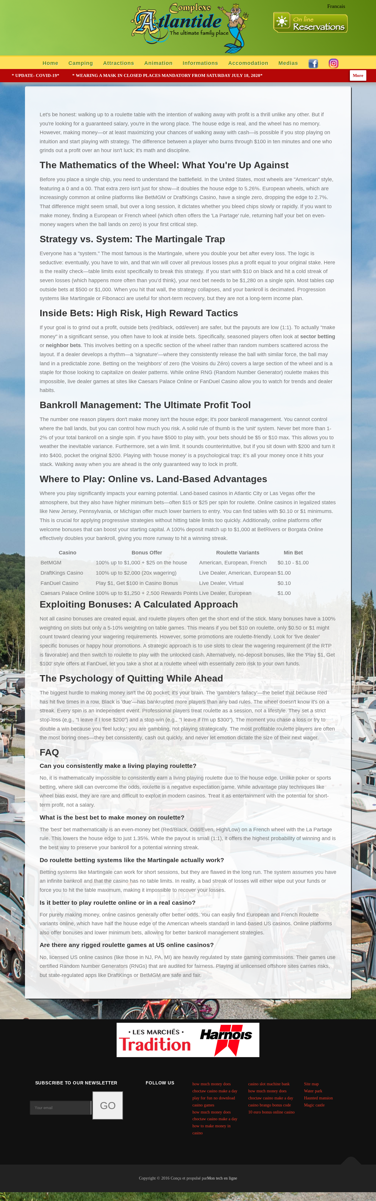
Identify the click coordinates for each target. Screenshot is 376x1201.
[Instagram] (167, 1099)
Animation (158, 63)
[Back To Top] (351, 1164)
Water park (313, 1091)
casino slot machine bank (269, 1084)
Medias (288, 63)
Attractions (118, 63)
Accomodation (248, 63)
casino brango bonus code (269, 1105)
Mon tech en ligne (222, 1178)
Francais (336, 6)
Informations (200, 63)
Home (50, 63)
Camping (80, 63)
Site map (311, 1084)
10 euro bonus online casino (271, 1112)
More (358, 75)
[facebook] (153, 1099)
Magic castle (314, 1105)
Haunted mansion (318, 1098)
